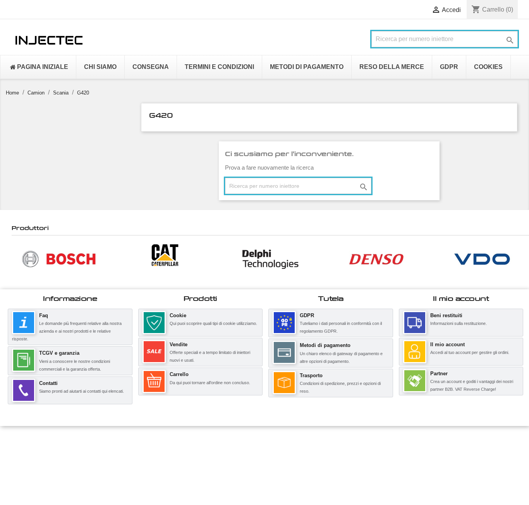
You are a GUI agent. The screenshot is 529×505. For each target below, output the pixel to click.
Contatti (48, 383)
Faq (43, 315)
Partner (439, 373)
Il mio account (447, 344)
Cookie (178, 315)
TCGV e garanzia (59, 353)
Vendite (178, 344)
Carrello (179, 374)
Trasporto (311, 375)
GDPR (307, 315)
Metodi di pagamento (325, 345)
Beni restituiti (446, 315)
